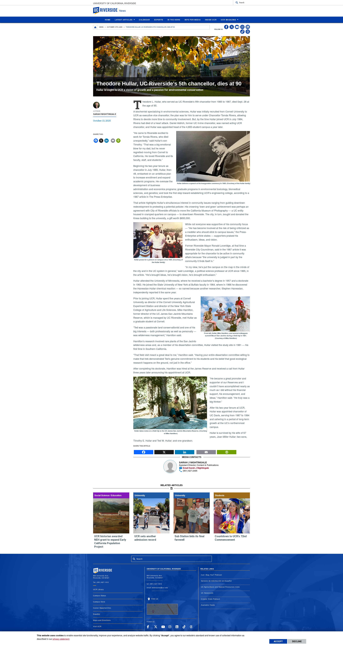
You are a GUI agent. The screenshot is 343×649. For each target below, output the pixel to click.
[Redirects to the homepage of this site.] (95, 27)
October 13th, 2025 (114, 27)
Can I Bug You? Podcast (211, 575)
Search (241, 2)
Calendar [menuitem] (144, 19)
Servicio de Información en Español (216, 581)
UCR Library (98, 589)
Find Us (154, 599)
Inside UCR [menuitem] (211, 19)
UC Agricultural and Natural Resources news (220, 587)
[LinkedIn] (184, 451)
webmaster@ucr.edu (160, 587)
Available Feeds (208, 605)
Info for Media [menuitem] (193, 19)
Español (96, 614)
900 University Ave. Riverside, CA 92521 (155, 576)
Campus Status (99, 596)
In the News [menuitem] (173, 19)
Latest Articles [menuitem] (124, 19)
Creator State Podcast (210, 599)
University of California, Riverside (114, 3)
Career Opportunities (102, 608)
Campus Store (99, 602)
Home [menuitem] (108, 19)
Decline (297, 641)
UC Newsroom (207, 593)
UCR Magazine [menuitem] (228, 19)
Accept (278, 641)
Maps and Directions (102, 620)
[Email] (206, 451)
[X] (164, 451)
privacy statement (61, 638)
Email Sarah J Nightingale (195, 467)
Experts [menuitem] (158, 19)
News (122, 10)
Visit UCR (97, 626)
